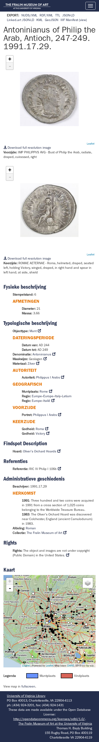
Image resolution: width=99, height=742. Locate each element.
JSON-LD (68, 15)
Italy (58, 396)
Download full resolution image (29, 147)
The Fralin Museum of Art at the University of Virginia (55, 723)
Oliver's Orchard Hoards (39, 451)
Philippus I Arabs (48, 377)
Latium (66, 396)
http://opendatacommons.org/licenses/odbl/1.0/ (49, 719)
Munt (33, 331)
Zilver (31, 363)
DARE (70, 665)
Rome (44, 391)
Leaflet (90, 143)
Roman (31, 528)
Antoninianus (41, 354)
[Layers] (88, 583)
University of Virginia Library (26, 696)
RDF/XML (46, 15)
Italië (46, 401)
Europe (37, 396)
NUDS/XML (29, 15)
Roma (40, 429)
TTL (57, 15)
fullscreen (28, 686)
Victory (40, 433)
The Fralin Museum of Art (44, 533)
